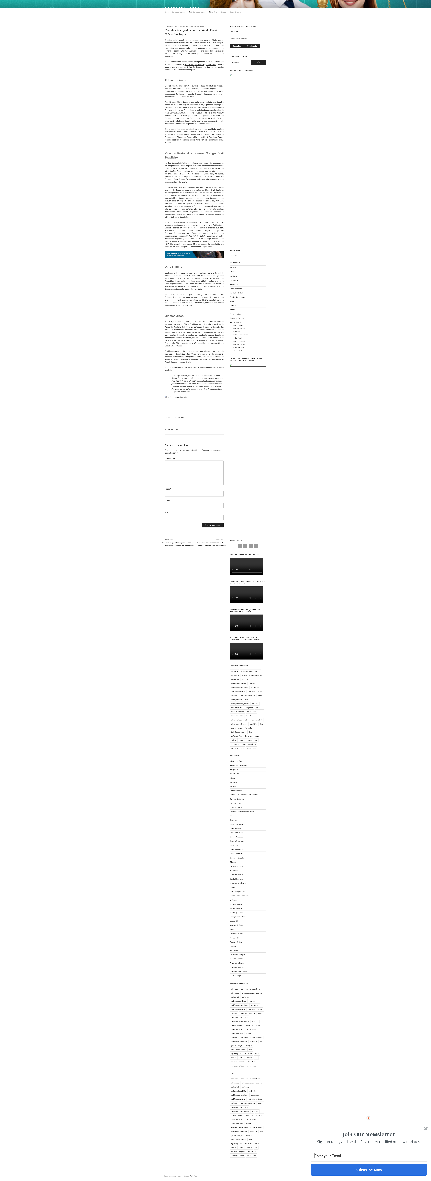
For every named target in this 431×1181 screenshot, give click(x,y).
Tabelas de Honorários (238, 297)
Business (233, 267)
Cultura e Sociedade (237, 799)
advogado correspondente (250, 671)
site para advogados (238, 744)
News (232, 301)
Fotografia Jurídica (236, 875)
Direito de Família (238, 328)
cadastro (234, 695)
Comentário (170, 458)
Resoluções (234, 950)
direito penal (251, 712)
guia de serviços (237, 728)
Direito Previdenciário (237, 849)
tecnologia (252, 744)
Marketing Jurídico (236, 912)
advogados (235, 675)
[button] (369, 1134)
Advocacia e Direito (236, 761)
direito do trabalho (237, 712)
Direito (232, 816)
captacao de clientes (247, 695)
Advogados (173, 430)
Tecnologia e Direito (237, 963)
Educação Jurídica (236, 866)
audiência (252, 683)
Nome (168, 489)
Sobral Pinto (211, 64)
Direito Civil (236, 331)
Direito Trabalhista (236, 854)
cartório (260, 695)
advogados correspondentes (252, 675)
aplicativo (245, 679)
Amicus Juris (234, 774)
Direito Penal (237, 338)
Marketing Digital (236, 908)
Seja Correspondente (197, 12)
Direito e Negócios (236, 837)
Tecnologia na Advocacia (238, 971)
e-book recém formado (239, 724)
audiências (255, 687)
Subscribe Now (369, 1169)
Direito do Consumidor (240, 335)
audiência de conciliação (239, 687)
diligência (249, 708)
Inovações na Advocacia (238, 883)
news (257, 736)
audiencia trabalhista (238, 683)
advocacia (234, 671)
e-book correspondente (239, 720)
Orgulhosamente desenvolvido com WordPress (181, 1176)
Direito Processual (238, 341)
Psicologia (233, 946)
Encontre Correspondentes (175, 12)
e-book (248, 716)
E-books (233, 272)
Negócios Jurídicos (236, 925)
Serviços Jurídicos (236, 959)
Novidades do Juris (236, 293)
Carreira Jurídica (236, 790)
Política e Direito (235, 938)
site (256, 740)
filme (261, 724)
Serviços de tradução (237, 954)
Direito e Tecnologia (237, 841)
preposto (249, 740)
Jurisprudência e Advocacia (239, 896)
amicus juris (235, 679)
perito (241, 740)
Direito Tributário (238, 347)
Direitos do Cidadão (237, 318)
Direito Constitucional (237, 824)
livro (250, 732)
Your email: (234, 31)
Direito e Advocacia (236, 833)
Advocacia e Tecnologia (238, 765)
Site (166, 512)
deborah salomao (237, 708)
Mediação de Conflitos (238, 917)
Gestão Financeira (236, 879)
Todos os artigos (236, 314)
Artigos (232, 310)
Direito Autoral (237, 325)
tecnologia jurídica (237, 748)
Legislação (233, 900)
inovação (248, 728)
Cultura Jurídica (235, 803)
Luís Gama (199, 64)
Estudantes (234, 280)
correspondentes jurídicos (240, 703)
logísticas (248, 736)
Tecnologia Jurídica (237, 967)
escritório (253, 724)
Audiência (233, 276)
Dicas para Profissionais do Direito (242, 811)
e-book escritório (256, 720)
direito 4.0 (259, 708)
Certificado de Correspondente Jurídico (244, 795)
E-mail (168, 500)
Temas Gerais (237, 351)
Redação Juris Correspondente (192, 26)
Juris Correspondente (238, 732)
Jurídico (232, 887)
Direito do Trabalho (239, 344)
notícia (233, 740)
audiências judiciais (238, 691)
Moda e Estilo (234, 921)
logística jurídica (236, 736)
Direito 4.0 (233, 305)
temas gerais (251, 748)
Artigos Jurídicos (236, 322)
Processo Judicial (236, 942)
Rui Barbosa (190, 64)
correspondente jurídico (239, 699)
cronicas (255, 703)
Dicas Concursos (236, 289)
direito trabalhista (237, 716)
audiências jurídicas (255, 691)
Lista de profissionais (217, 12)
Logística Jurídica (236, 904)
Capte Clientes (235, 12)
